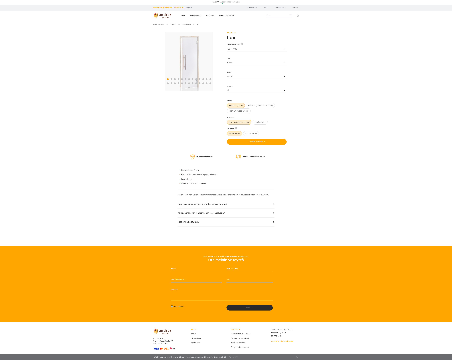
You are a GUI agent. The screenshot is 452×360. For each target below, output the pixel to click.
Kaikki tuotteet (159, 24)
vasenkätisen (251, 133)
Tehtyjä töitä (280, 7)
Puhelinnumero (232, 269)
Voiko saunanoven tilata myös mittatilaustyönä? (201, 213)
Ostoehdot (235, 329)
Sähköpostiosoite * (178, 280)
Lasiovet (210, 15)
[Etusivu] (163, 15)
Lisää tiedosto (179, 306)
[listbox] (257, 48)
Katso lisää (233, 357)
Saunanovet (186, 24)
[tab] (168, 79)
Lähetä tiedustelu (257, 142)
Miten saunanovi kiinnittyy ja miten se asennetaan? (202, 204)
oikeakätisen (234, 133)
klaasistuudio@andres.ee (162, 8)
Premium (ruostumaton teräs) (260, 105)
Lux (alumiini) (260, 122)
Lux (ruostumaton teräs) (239, 122)
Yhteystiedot (251, 7)
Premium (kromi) (236, 105)
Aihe (228, 280)
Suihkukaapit (195, 15)
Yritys (266, 7)
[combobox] (257, 51)
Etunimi (173, 269)
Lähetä (249, 308)
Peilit (182, 15)
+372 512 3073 (179, 8)
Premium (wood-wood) (238, 111)
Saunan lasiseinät (227, 15)
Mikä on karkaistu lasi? (188, 222)
